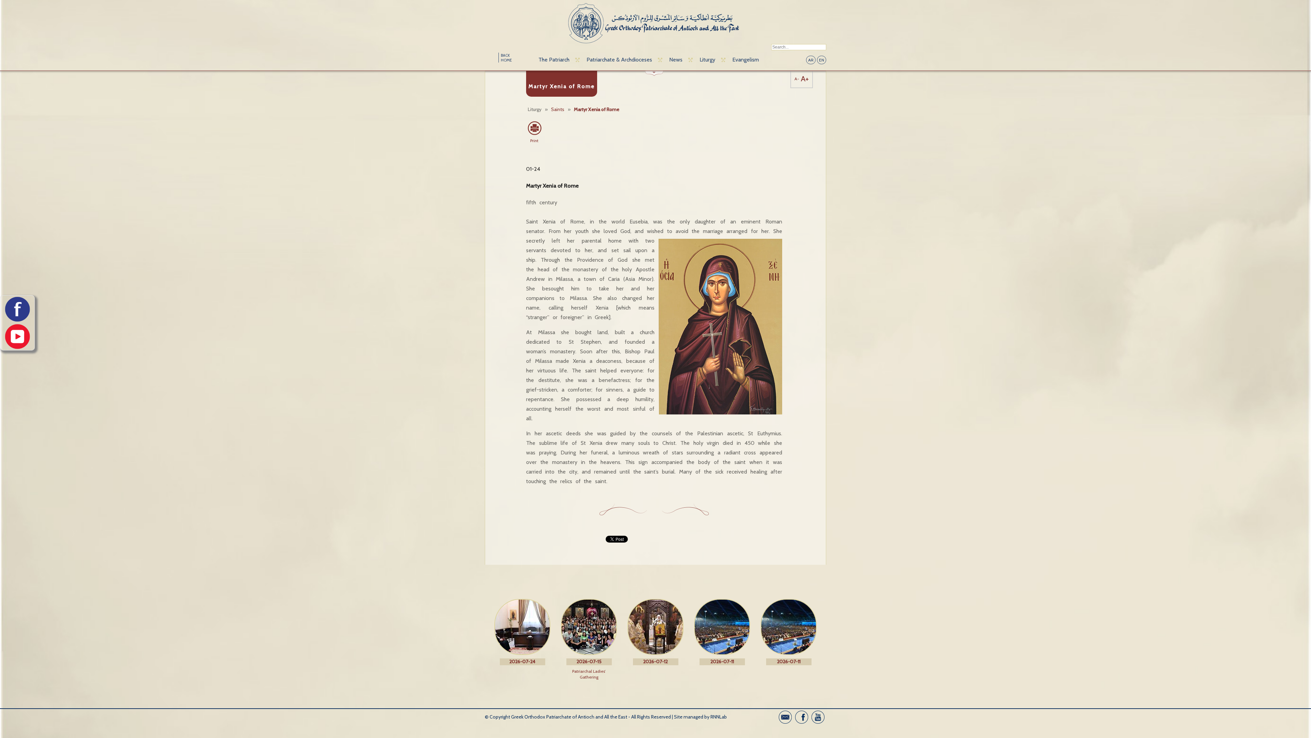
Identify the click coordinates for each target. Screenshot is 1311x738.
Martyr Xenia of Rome (596, 109)
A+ (805, 78)
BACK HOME (506, 58)
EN (821, 60)
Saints (557, 109)
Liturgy (707, 59)
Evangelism (745, 59)
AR (811, 60)
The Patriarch (553, 59)
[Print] (534, 128)
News (675, 59)
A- (796, 78)
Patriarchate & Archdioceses (619, 59)
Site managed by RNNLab (700, 717)
